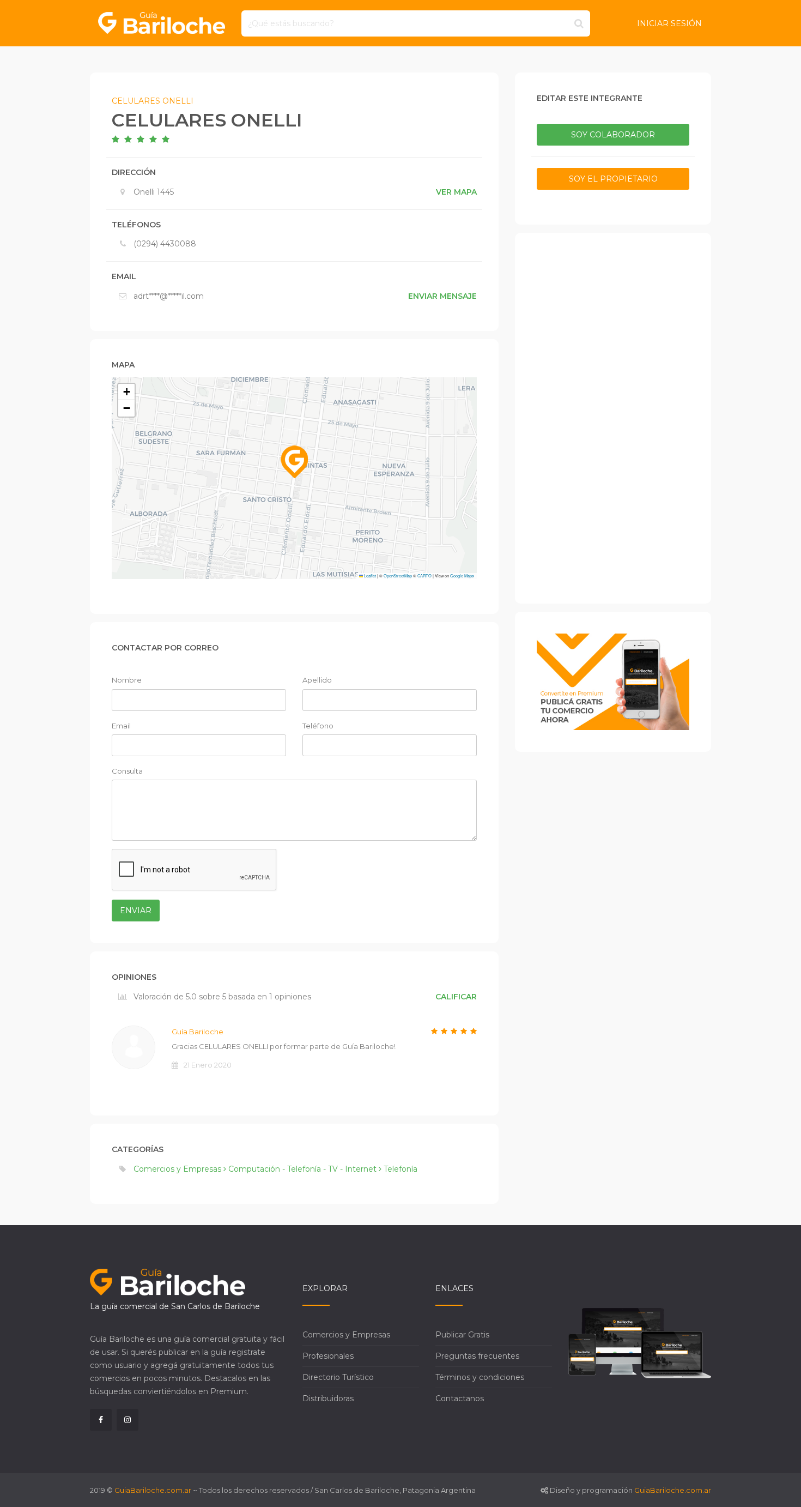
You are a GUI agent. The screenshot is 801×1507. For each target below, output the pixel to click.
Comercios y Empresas (346, 1335)
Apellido (317, 680)
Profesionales (328, 1356)
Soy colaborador (613, 135)
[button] (294, 461)
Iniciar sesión (669, 23)
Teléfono (317, 725)
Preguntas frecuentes (477, 1356)
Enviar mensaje (442, 296)
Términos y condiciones (479, 1377)
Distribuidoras (328, 1398)
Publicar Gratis (462, 1335)
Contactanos (459, 1398)
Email (121, 725)
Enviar (135, 910)
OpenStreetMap (398, 575)
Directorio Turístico (338, 1377)
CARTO (424, 575)
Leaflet (369, 575)
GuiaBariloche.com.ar (152, 1490)
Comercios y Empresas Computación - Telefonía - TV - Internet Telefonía (275, 1169)
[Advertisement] (613, 418)
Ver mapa (456, 192)
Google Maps (462, 575)
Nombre (127, 680)
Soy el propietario (613, 179)
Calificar (456, 997)
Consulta (127, 771)
